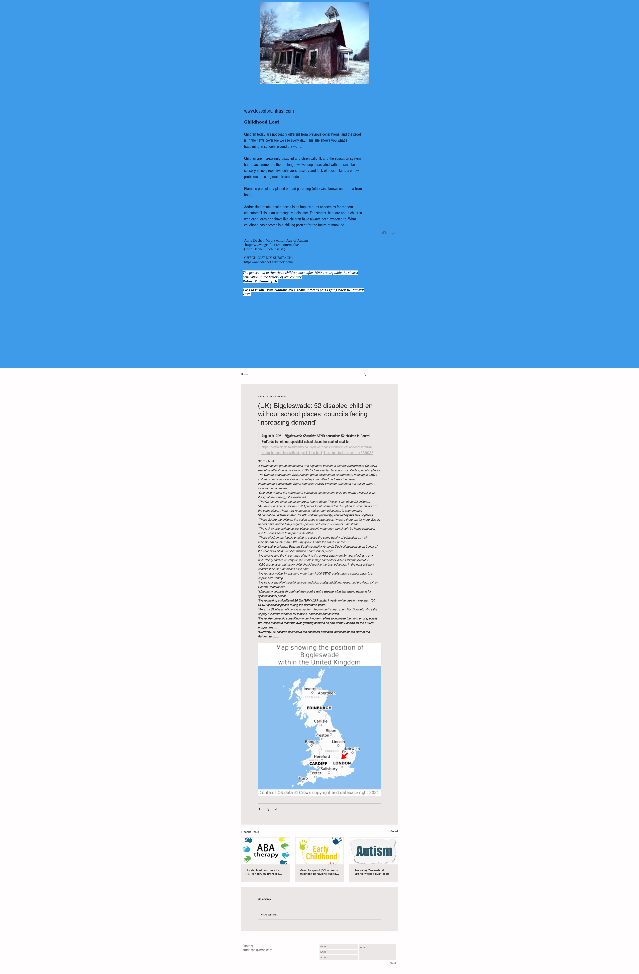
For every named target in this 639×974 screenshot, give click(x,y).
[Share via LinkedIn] (275, 809)
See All (394, 831)
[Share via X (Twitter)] (267, 809)
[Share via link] (284, 809)
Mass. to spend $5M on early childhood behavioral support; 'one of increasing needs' (319, 871)
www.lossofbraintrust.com (269, 111)
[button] (364, 374)
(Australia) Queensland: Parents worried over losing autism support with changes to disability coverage (372, 871)
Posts (244, 374)
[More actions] (379, 396)
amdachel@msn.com (257, 950)
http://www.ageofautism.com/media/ (272, 245)
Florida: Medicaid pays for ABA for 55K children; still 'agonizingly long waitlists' (262, 871)
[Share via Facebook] (259, 809)
